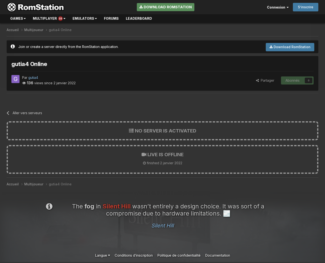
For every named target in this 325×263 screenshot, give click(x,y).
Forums (111, 18)
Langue (101, 255)
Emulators (84, 18)
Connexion (277, 7)
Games (17, 18)
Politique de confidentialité (179, 255)
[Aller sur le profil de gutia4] (15, 79)
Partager (266, 80)
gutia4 (33, 77)
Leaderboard (139, 18)
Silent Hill (162, 225)
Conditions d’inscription (134, 255)
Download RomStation (167, 7)
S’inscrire (305, 7)
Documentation (217, 255)
